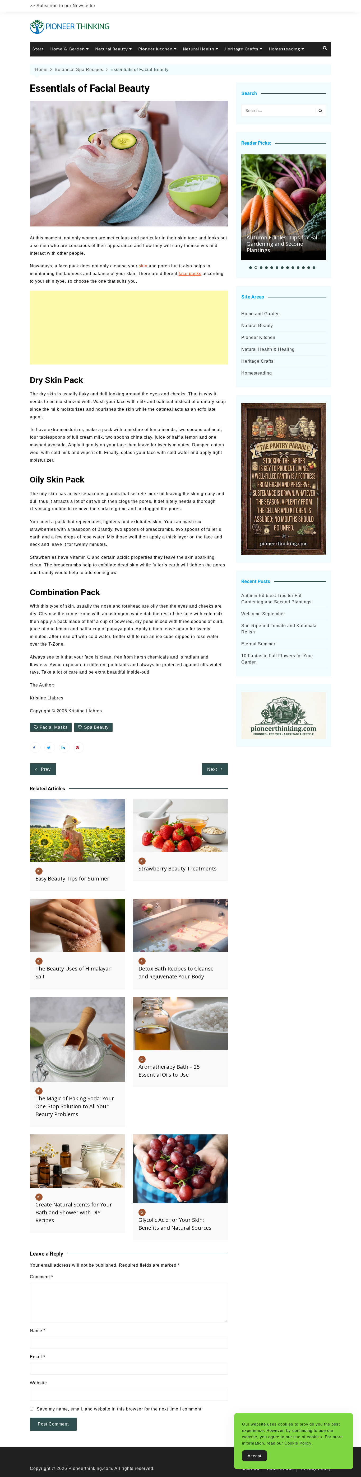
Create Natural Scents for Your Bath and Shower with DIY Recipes (73, 1212)
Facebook (35, 747)
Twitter (49, 747)
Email (37, 1357)
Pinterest (78, 747)
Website (38, 1383)
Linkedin (64, 747)
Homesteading (284, 49)
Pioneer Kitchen (155, 49)
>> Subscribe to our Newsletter (62, 5)
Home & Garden (67, 49)
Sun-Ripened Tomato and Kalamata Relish (279, 628)
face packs (190, 273)
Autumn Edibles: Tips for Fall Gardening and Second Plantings (282, 244)
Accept (254, 1456)
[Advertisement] (129, 327)
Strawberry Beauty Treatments (177, 868)
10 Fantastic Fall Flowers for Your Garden (277, 659)
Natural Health (198, 49)
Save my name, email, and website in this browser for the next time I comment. (120, 1409)
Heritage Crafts (241, 49)
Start (38, 49)
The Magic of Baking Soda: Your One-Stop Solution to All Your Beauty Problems (74, 1106)
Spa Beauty (96, 727)
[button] (250, 267)
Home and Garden (260, 313)
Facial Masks (54, 727)
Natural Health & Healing (268, 349)
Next (212, 769)
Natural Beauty (111, 49)
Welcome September (263, 614)
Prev (46, 769)
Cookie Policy (298, 1443)
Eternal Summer (258, 644)
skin (143, 266)
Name (37, 1330)
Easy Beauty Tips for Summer (72, 878)
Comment (41, 1277)
